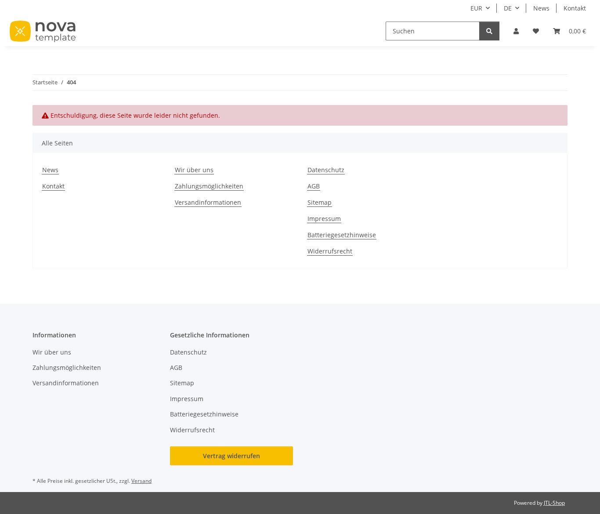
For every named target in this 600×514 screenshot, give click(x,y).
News (541, 8)
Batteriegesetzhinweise (341, 235)
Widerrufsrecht (329, 251)
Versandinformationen (208, 202)
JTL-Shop (554, 503)
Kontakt (575, 8)
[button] (516, 31)
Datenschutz (325, 170)
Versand (141, 481)
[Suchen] (489, 31)
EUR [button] (476, 8)
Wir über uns (194, 170)
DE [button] (508, 8)
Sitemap (319, 202)
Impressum (324, 218)
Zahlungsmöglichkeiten (209, 186)
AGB (313, 186)
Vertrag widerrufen (231, 456)
